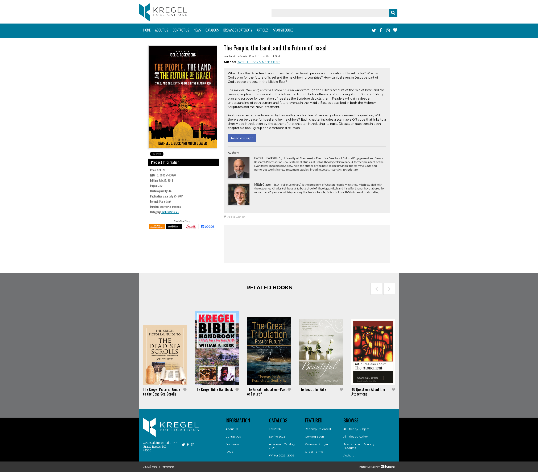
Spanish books (283, 30)
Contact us (181, 30)
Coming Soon (314, 436)
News (197, 30)
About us (161, 30)
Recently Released (318, 429)
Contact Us (233, 436)
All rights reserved (166, 466)
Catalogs (212, 30)
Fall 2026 (275, 429)
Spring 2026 (277, 436)
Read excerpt (242, 138)
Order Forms (314, 451)
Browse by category (237, 30)
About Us (231, 429)
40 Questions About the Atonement (368, 391)
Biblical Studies (170, 212)
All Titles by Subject (356, 429)
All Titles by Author (355, 436)
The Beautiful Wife (312, 389)
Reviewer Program (318, 444)
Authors (348, 455)
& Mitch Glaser (269, 62)
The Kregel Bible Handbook (214, 389)
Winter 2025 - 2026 (281, 455)
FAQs (229, 451)
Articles (263, 30)
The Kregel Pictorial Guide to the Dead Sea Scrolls (161, 391)
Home (146, 30)
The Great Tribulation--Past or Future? (267, 391)
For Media (232, 444)
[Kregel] (163, 12)
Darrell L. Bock (248, 62)
